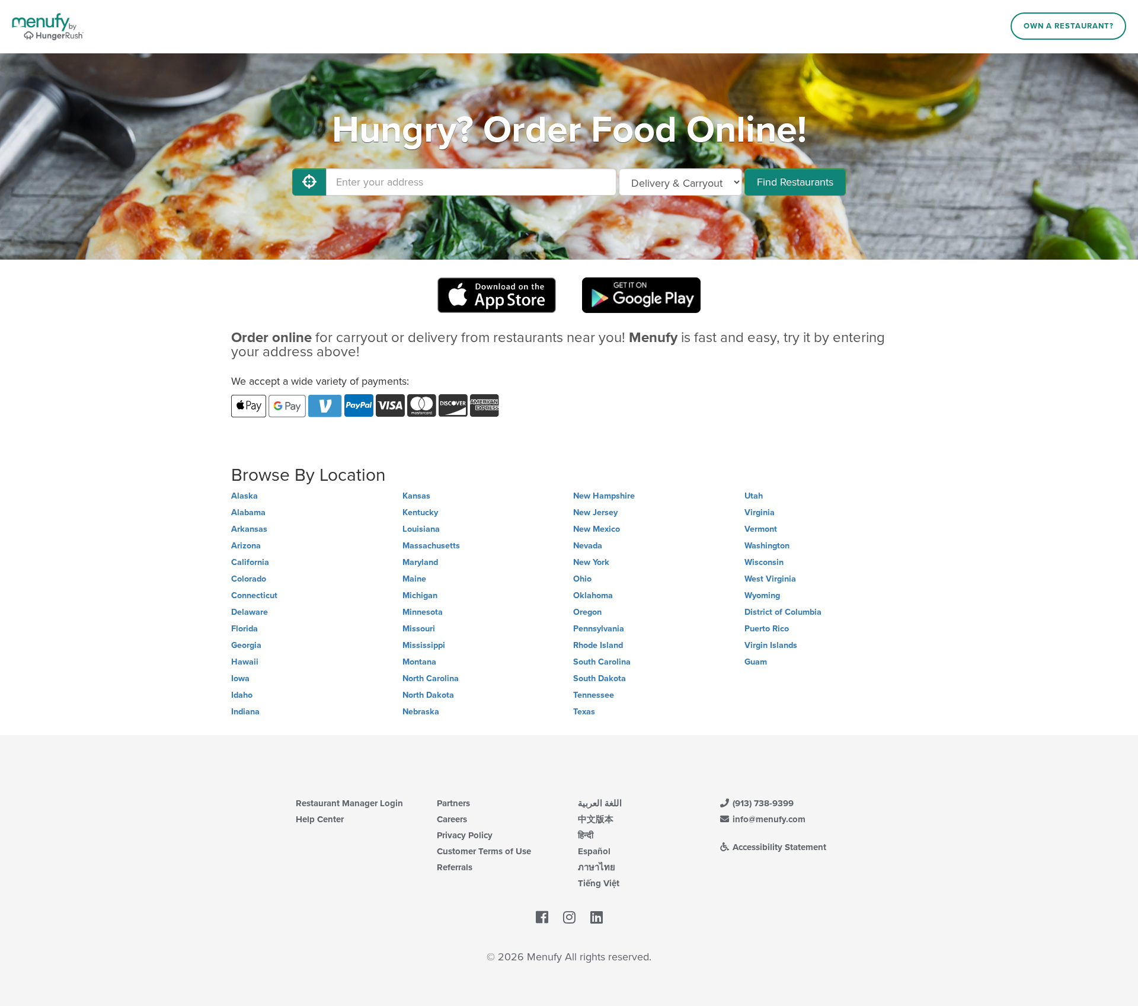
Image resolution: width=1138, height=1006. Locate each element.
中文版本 (595, 819)
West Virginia (770, 579)
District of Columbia (782, 612)
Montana (419, 662)
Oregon (587, 612)
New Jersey (595, 512)
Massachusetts (431, 546)
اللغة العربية (600, 803)
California (250, 562)
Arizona (246, 546)
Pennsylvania (598, 629)
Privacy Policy (465, 835)
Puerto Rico (766, 629)
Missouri (418, 629)
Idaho (241, 695)
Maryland (420, 562)
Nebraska (420, 712)
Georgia (246, 645)
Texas (584, 712)
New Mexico (596, 529)
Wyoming (762, 595)
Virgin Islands (770, 645)
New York (591, 562)
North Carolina (430, 678)
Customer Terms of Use (484, 851)
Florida (244, 629)
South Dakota (599, 678)
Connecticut (254, 595)
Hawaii (244, 662)
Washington (766, 546)
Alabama (248, 512)
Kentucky (420, 512)
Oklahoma (593, 595)
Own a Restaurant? (1069, 26)
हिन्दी (585, 835)
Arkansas (249, 529)
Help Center (320, 819)
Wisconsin (764, 562)
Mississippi (423, 645)
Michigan (419, 595)
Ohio (582, 579)
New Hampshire (604, 496)
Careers (452, 819)
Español (594, 851)
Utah (753, 496)
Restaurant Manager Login (349, 803)
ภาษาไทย (596, 867)
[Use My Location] (309, 182)
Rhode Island (598, 645)
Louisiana (421, 529)
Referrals (454, 867)
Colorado (248, 579)
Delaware (249, 612)
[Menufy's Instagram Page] (569, 918)
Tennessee (593, 695)
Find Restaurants (795, 182)
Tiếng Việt (598, 883)
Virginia (759, 512)
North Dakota (428, 695)
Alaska (244, 496)
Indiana (245, 712)
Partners (453, 803)
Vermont (760, 529)
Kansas (416, 496)
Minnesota (422, 612)
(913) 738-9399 (762, 803)
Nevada (587, 546)
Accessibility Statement (778, 847)
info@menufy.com (767, 819)
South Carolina (602, 662)
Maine (414, 579)
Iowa (240, 678)
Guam (755, 662)
